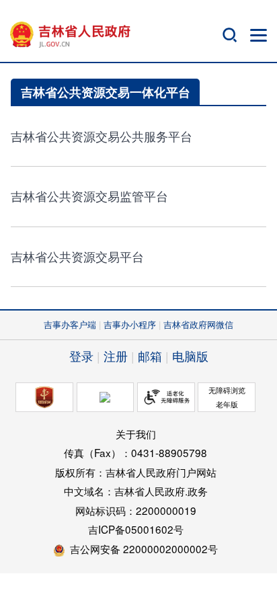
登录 (81, 355)
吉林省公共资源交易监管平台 (89, 196)
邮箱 (150, 355)
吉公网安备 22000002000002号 (144, 548)
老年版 (227, 404)
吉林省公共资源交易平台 (77, 256)
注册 (116, 355)
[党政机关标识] (44, 397)
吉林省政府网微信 (198, 324)
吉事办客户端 (70, 324)
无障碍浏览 (226, 389)
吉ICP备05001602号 (136, 529)
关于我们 (136, 433)
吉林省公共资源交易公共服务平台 (101, 136)
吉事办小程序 (130, 324)
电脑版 (190, 355)
